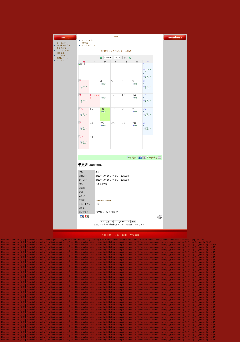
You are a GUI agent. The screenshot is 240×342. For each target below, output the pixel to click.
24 (91, 122)
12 (113, 95)
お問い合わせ (62, 58)
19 (113, 109)
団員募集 (61, 53)
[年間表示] (132, 157)
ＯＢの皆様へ (62, 48)
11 (102, 95)
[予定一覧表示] (160, 157)
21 (134, 109)
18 (102, 109)
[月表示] (140, 157)
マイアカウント (89, 45)
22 (145, 109)
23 (81, 122)
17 (91, 109)
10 (91, 95)
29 (145, 122)
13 (123, 95)
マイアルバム (88, 40)
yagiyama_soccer (103, 200)
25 (102, 122)
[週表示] (144, 157)
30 (81, 136)
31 (91, 136)
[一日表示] (152, 157)
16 (81, 109)
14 (134, 95)
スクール (61, 55)
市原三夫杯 (84, 87)
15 (145, 95)
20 (123, 109)
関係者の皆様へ (63, 45)
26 (113, 122)
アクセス (61, 60)
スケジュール (62, 50)
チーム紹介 (62, 43)
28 (134, 122)
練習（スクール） (148, 77)
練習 (103, 84)
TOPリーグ (148, 70)
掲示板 (85, 43)
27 (123, 122)
